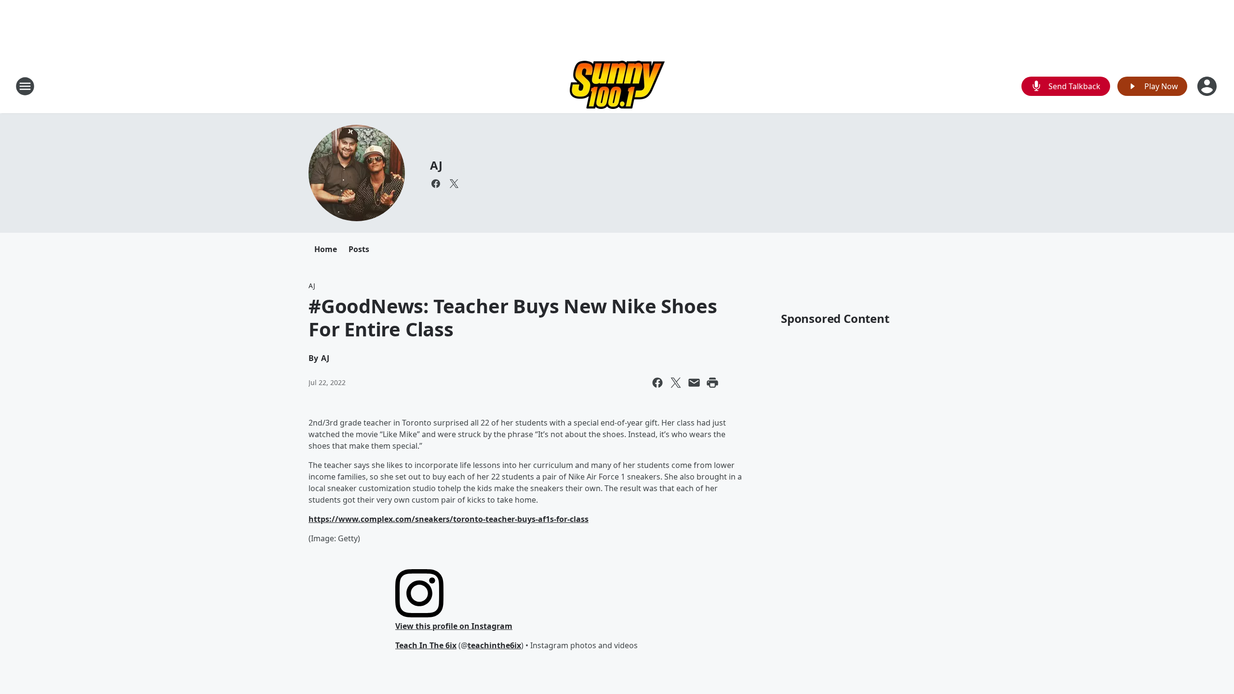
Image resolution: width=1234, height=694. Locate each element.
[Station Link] (617, 86)
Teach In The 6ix (425, 645)
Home (325, 249)
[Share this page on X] (676, 382)
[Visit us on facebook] (436, 183)
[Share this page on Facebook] (657, 382)
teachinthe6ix (494, 645)
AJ (436, 165)
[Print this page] (712, 382)
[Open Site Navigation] (25, 86)
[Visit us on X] (454, 183)
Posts (359, 249)
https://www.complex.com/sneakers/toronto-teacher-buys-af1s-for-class (448, 519)
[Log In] (1208, 86)
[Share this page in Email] (694, 382)
